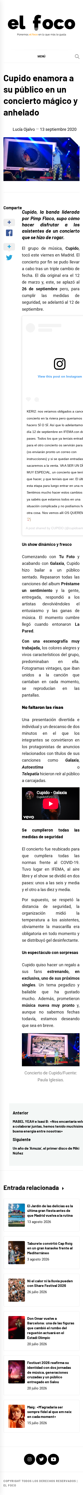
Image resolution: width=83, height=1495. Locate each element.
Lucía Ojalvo (24, 129)
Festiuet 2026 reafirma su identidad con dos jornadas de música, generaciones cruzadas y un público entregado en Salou (49, 1372)
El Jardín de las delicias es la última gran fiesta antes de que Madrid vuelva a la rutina (50, 1211)
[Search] (77, 56)
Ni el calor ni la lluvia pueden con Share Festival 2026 (50, 1283)
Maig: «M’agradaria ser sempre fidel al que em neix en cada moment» (49, 1412)
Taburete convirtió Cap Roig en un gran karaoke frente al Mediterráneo (50, 1248)
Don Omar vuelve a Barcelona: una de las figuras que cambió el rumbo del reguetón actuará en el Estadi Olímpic (50, 1328)
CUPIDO (57, 528)
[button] (41, 56)
